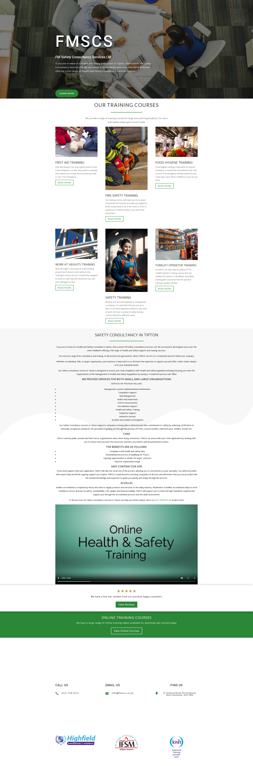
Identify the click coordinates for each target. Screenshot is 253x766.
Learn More (66, 93)
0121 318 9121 (162, 500)
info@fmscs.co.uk (122, 693)
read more (64, 182)
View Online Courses (126, 631)
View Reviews (126, 604)
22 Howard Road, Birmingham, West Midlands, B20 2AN (179, 693)
